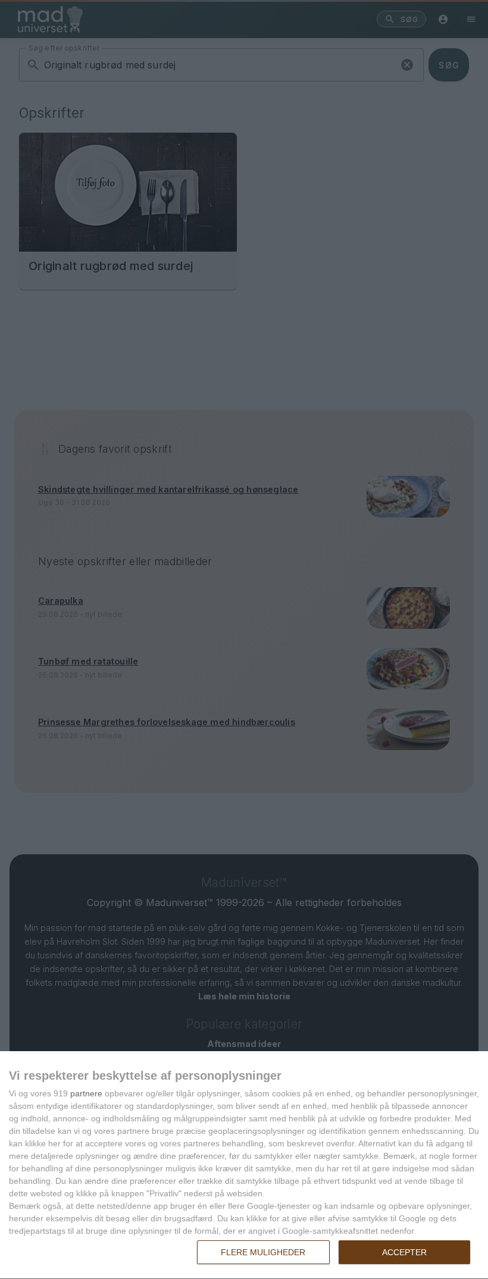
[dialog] (244, 1165)
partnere (86, 1093)
